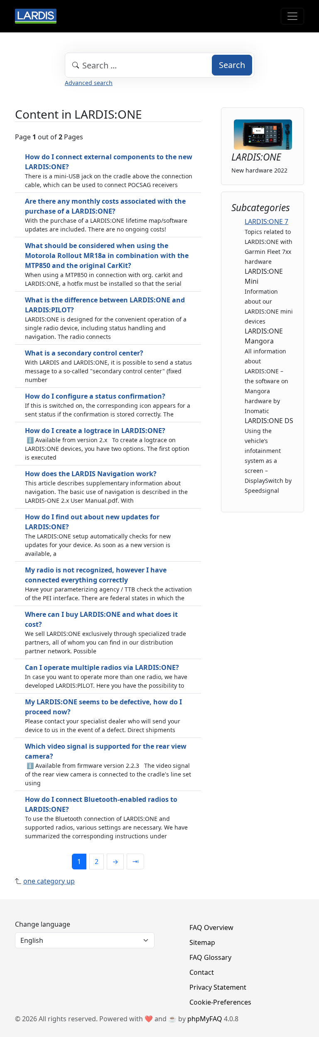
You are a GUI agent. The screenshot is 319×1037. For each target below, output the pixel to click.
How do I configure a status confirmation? (95, 396)
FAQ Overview (211, 927)
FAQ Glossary (210, 957)
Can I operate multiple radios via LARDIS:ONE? (102, 667)
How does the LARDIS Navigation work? (91, 473)
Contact (201, 972)
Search (232, 65)
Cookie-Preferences (220, 1002)
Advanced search (89, 83)
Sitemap (202, 942)
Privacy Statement (217, 987)
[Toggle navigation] (292, 16)
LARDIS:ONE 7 (266, 221)
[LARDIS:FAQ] (35, 16)
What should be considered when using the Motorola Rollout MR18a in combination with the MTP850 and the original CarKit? (107, 255)
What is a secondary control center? (84, 353)
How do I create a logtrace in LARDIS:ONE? (95, 430)
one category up (49, 881)
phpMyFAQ (204, 1018)
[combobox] (159, 65)
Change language (42, 924)
